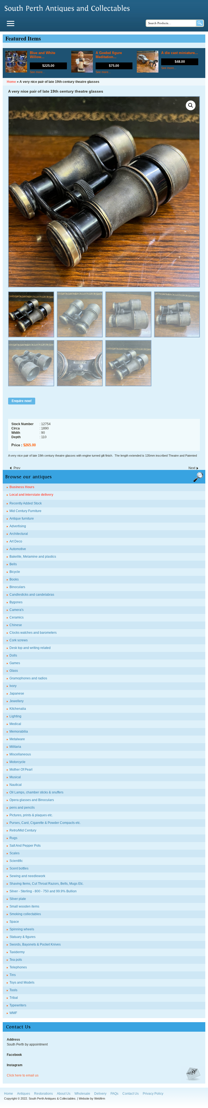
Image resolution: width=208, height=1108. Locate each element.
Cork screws (18, 640)
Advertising (17, 526)
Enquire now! (22, 401)
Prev (17, 468)
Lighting (15, 716)
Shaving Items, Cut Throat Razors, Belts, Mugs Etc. (46, 884)
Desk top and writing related (30, 648)
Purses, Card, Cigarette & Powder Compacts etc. (45, 823)
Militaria (15, 747)
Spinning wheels (21, 929)
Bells (13, 564)
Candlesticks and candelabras (31, 595)
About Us (63, 1094)
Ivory (13, 686)
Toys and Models (21, 982)
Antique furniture (21, 518)
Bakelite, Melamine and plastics (32, 556)
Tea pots (15, 960)
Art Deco (15, 541)
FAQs (114, 1094)
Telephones (18, 967)
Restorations (43, 1094)
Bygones (15, 602)
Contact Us (130, 1094)
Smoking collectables (25, 914)
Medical (15, 724)
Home (8, 1094)
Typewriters (17, 1005)
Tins (12, 975)
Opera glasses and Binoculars (31, 800)
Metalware (17, 739)
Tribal (13, 998)
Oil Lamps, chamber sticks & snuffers (36, 792)
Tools (13, 990)
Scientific (16, 861)
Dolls (13, 655)
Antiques (23, 1094)
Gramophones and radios (28, 678)
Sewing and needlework (27, 876)
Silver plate (17, 899)
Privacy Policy (153, 1094)
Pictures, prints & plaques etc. (31, 815)
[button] (191, 105)
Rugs (13, 838)
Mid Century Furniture (25, 511)
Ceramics (16, 617)
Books (14, 579)
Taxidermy (17, 952)
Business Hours (21, 487)
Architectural (18, 534)
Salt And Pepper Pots (25, 846)
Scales (14, 853)
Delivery (100, 1094)
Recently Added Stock (25, 503)
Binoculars (17, 587)
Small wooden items (24, 906)
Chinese (15, 625)
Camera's (16, 610)
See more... (37, 72)
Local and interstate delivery (31, 495)
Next (191, 468)
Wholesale (82, 1094)
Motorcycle (17, 762)
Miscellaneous (20, 754)
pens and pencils (22, 807)
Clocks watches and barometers (33, 633)
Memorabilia (18, 731)
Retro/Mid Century (22, 830)
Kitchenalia (17, 709)
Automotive (17, 549)
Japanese (16, 693)
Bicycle (14, 572)
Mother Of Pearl (20, 769)
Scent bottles (18, 868)
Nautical (15, 785)
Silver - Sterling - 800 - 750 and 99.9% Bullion (43, 891)
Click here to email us (22, 1075)
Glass (13, 671)
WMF (13, 1013)
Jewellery (16, 701)
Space (14, 922)
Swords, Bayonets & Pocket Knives (35, 944)
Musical (15, 777)
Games (14, 663)
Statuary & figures (22, 937)
